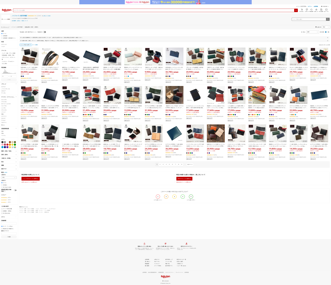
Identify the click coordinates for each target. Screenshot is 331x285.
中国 (2, 133)
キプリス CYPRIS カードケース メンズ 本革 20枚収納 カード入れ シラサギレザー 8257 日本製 (153, 146)
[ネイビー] (5, 147)
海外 (6, 172)
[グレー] (5, 142)
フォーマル (4, 105)
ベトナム (3, 135)
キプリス (3, 86)
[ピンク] (2, 145)
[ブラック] (2, 142)
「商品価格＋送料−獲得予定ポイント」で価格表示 (30, 32)
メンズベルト (52, 208)
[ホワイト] (7, 142)
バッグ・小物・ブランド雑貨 (26, 208)
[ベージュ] (12, 142)
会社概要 (14, 20)
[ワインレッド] (5, 145)
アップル (3, 93)
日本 (2, 131)
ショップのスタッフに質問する (30, 178)
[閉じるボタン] (327, 37)
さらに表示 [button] (4, 63)
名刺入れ (46, 212)
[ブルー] (2, 147)
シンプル (3, 108)
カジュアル (4, 99)
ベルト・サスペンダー (41, 208)
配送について (25, 20)
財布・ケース (39, 210)
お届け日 (3, 180)
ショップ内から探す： (298, 19)
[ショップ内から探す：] (327, 19)
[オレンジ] (10, 145)
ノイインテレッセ (5, 88)
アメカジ (3, 120)
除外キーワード (5, 230)
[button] (325, 6)
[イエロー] (12, 145)
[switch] (15, 190)
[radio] (1, 33)
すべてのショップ (5, 27)
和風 (2, 114)
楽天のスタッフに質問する (184, 178)
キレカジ (3, 118)
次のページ (190, 164)
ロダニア (3, 91)
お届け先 (3, 174)
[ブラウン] (10, 142)
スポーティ (4, 122)
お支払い (19, 20)
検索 (9, 79)
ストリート (4, 116)
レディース (4, 44)
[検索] (296, 10)
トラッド (3, 112)
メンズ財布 (47, 210)
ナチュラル (4, 110)
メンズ (2, 46)
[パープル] (7, 147)
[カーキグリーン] (15, 142)
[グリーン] (15, 145)
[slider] (1, 73)
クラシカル (4, 101)
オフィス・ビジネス (6, 103)
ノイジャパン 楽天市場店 (19, 15)
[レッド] (7, 145)
